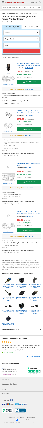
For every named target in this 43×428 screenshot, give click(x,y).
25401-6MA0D (29, 115)
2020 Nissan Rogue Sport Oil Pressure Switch (35, 299)
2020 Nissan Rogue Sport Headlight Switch (21, 286)
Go (21, 51)
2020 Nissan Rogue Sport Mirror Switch (8, 323)
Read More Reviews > (35, 356)
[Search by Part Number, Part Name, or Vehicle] (39, 7)
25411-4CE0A (29, 68)
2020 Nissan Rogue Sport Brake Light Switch (8, 286)
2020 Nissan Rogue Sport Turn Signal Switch (8, 299)
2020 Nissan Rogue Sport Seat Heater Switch (21, 312)
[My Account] (36, 2)
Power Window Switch (26, 13)
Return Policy (21, 417)
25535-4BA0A (29, 167)
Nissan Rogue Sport (12, 13)
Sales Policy (11, 417)
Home (3, 13)
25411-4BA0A (29, 216)
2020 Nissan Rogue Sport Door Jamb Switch (35, 286)
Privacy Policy (31, 417)
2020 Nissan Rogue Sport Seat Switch (21, 298)
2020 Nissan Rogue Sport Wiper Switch (8, 311)
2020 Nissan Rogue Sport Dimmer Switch (35, 312)
